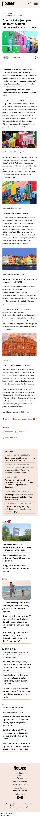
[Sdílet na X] (36, 419)
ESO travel (25, 412)
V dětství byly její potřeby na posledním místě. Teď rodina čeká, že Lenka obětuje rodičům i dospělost (19, 483)
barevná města (11, 437)
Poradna (8, 455)
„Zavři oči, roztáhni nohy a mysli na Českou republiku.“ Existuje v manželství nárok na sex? (19, 470)
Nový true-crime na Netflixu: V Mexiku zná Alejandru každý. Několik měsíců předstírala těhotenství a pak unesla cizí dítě (16, 622)
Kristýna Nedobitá (20, 492)
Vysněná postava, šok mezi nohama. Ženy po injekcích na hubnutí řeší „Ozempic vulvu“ (20, 496)
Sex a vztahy (10, 504)
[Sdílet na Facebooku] (34, 419)
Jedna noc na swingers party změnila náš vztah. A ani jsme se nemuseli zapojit (18, 509)
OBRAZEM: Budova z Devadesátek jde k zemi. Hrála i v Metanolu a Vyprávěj (16, 547)
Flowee (9, 3)
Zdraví (8, 492)
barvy (21, 432)
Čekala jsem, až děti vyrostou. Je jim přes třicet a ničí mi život (20, 459)
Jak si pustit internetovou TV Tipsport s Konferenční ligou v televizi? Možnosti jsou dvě (16, 746)
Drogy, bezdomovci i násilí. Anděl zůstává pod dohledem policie (16, 568)
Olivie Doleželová (22, 455)
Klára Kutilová (25, 504)
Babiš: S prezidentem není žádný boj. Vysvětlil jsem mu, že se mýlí (16, 558)
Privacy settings (5, 816)
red (15, 477)
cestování (9, 432)
